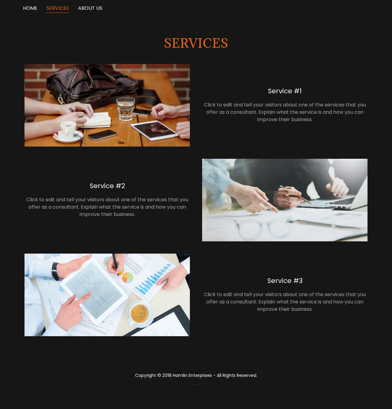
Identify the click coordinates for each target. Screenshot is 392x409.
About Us (90, 8)
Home (30, 8)
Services (58, 8)
